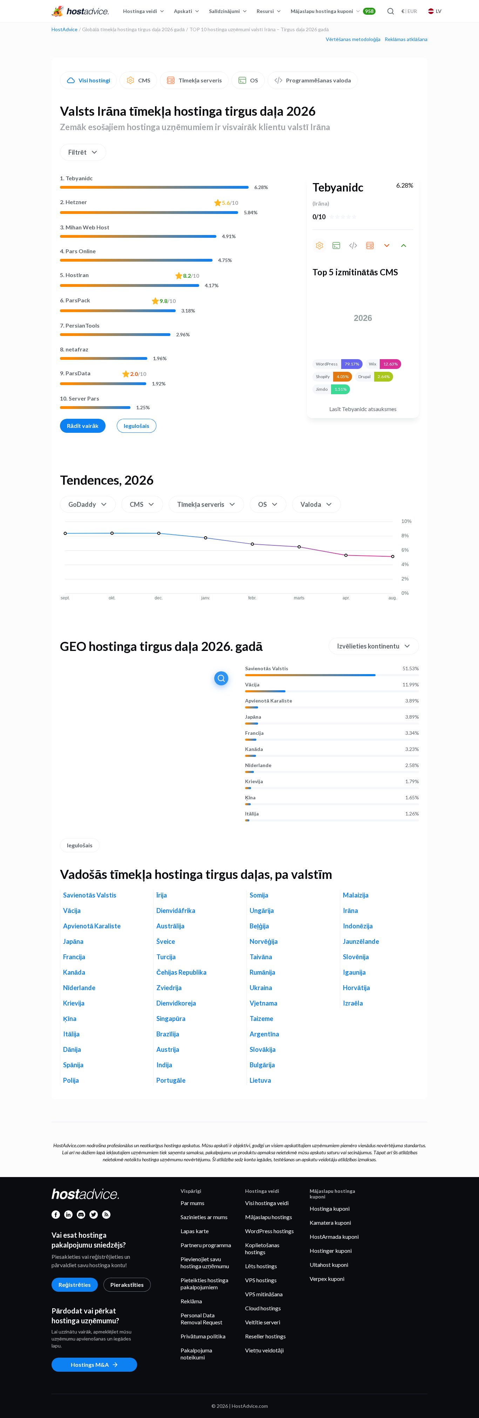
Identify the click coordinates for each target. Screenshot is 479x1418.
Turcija (166, 957)
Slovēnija (356, 957)
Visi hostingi (94, 80)
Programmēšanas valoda (318, 80)
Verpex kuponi (327, 1278)
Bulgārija (262, 1065)
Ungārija (262, 910)
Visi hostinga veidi (267, 1202)
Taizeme (261, 1018)
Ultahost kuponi (329, 1264)
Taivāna (261, 957)
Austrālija (170, 926)
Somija (259, 895)
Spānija (73, 1065)
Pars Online (78, 251)
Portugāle (170, 1080)
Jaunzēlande (361, 941)
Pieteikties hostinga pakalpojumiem (204, 1283)
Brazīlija (167, 1034)
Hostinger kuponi (331, 1250)
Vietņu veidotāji (264, 1350)
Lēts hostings (261, 1266)
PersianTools (80, 325)
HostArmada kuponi (334, 1236)
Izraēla (353, 1003)
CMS (144, 80)
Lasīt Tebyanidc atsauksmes (363, 408)
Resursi (265, 11)
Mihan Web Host (84, 227)
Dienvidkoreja (176, 1003)
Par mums (192, 1202)
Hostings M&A (90, 1364)
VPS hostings (261, 1280)
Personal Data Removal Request (201, 1318)
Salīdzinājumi (224, 11)
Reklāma (191, 1301)
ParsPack (75, 300)
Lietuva (260, 1080)
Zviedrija (169, 988)
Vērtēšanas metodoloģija (353, 39)
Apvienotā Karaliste (268, 701)
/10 (230, 202)
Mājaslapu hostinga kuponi (332, 11)
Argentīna (264, 1034)
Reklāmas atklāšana (406, 39)
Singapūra (170, 1018)
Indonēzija (358, 926)
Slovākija (263, 1049)
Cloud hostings (263, 1308)
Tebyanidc (76, 178)
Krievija (254, 781)
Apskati (183, 11)
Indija (164, 1065)
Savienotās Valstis (266, 668)
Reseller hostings (265, 1336)
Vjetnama (263, 1003)
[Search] (390, 11)
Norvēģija (264, 941)
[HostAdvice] (80, 11)
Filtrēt (77, 152)
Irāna (350, 910)
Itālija (252, 813)
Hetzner (73, 202)
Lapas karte (195, 1231)
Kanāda (254, 749)
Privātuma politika (203, 1336)
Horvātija (356, 988)
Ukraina (261, 988)
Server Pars (79, 398)
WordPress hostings (269, 1231)
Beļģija (259, 926)
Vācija (252, 684)
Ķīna (250, 797)
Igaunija (354, 972)
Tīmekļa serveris (200, 80)
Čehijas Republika (181, 972)
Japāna (253, 717)
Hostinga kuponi (330, 1208)
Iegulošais (136, 425)
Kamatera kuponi (330, 1222)
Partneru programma (206, 1245)
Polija (71, 1080)
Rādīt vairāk (83, 425)
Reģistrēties (75, 1284)
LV (438, 11)
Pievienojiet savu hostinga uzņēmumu (205, 1262)
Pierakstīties (127, 1284)
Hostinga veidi (140, 11)
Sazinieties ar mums (204, 1217)
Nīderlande (258, 765)
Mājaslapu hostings (268, 1217)
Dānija (72, 1049)
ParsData (75, 373)
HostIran (74, 274)
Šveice (165, 941)
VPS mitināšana (264, 1294)
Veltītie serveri (262, 1322)
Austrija (167, 1049)
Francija (254, 733)
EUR (409, 11)
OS (254, 80)
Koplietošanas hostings (262, 1248)
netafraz (74, 349)
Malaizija (356, 895)
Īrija (161, 895)
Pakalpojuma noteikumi (196, 1353)
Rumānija (262, 972)
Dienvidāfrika (175, 910)
